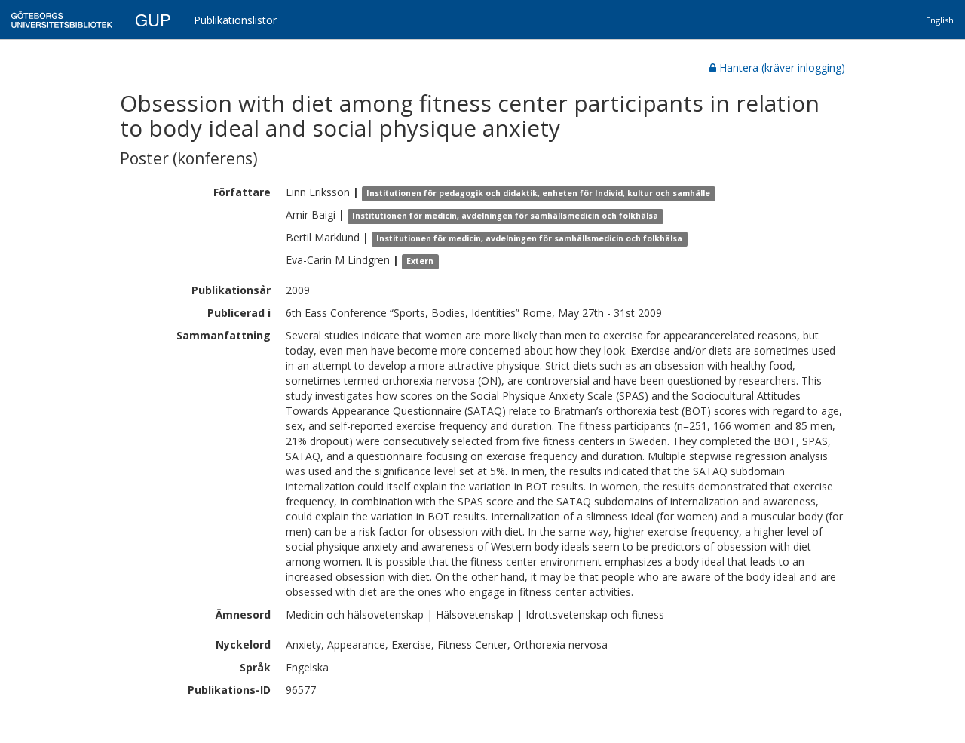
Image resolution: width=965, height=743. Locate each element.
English (940, 20)
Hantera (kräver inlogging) (782, 67)
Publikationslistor (235, 20)
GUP (153, 19)
